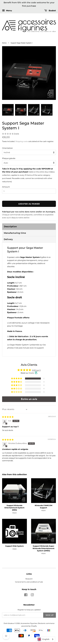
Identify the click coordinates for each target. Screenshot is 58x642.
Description (10, 226)
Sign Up (49, 615)
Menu (8, 10)
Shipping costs (21, 141)
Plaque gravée (8, 158)
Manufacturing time (15, 233)
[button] (8, 134)
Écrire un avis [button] (29, 399)
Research (29, 579)
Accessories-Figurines (29, 623)
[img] (8, 417)
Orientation (7, 148)
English (45, 639)
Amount (6, 187)
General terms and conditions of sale (29, 582)
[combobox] (45, 639)
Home (4, 43)
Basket (52, 10)
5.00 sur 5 (36, 370)
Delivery (8, 239)
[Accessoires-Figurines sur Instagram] (32, 595)
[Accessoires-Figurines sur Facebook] (25, 595)
